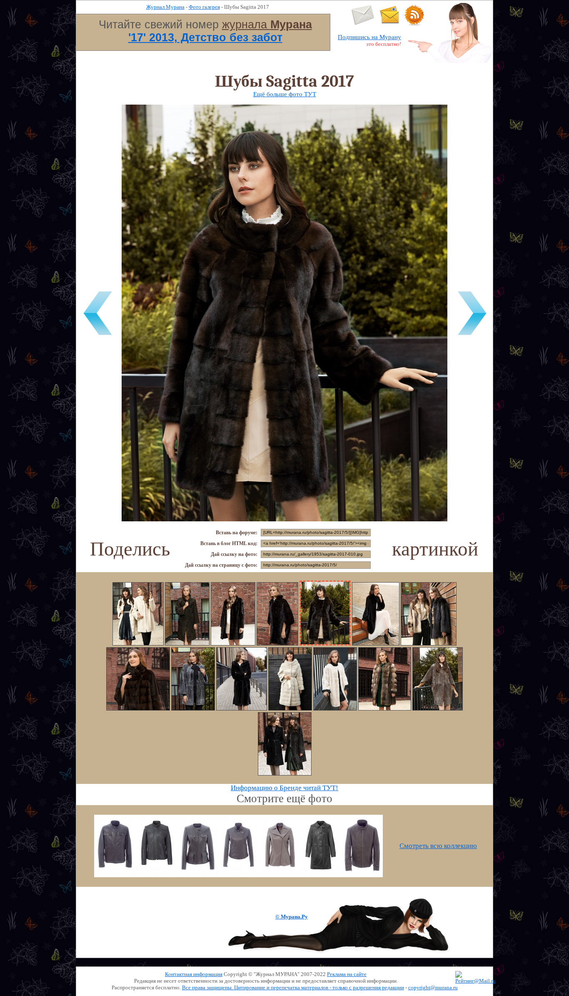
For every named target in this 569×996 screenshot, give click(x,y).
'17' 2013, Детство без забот (205, 37)
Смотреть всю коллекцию (438, 846)
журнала (267, 24)
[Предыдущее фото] (97, 336)
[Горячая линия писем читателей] (389, 23)
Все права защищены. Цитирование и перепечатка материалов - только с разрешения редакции (293, 987)
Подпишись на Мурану (369, 37)
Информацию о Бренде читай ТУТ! (284, 788)
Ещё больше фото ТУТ (284, 94)
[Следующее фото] (472, 336)
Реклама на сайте (347, 974)
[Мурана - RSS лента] (414, 23)
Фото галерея (204, 7)
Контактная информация (193, 974)
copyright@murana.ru (433, 987)
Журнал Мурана (165, 7)
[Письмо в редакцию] (363, 23)
